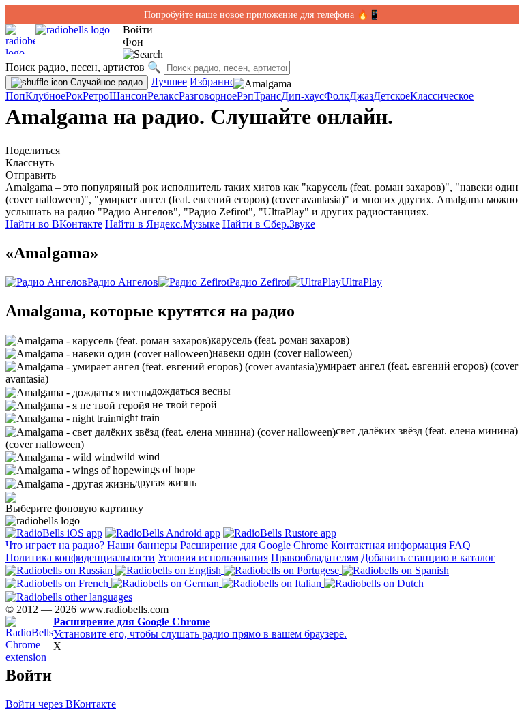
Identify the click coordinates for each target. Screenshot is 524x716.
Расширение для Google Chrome (254, 545)
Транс (267, 96)
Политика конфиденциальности (80, 557)
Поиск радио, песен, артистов (75, 67)
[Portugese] (283, 570)
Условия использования (213, 557)
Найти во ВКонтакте (53, 224)
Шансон (128, 96)
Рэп (245, 96)
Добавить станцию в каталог (428, 557)
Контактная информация (388, 545)
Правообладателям (314, 557)
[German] (166, 582)
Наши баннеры (142, 545)
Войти (138, 29)
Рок (74, 96)
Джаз (361, 96)
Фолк (336, 96)
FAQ (460, 545)
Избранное (215, 81)
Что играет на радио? (54, 545)
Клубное (45, 96)
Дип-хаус (302, 96)
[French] (58, 582)
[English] (169, 570)
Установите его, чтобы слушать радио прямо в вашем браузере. (200, 628)
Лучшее (169, 81)
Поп (15, 96)
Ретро (96, 96)
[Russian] (60, 570)
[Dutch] (374, 582)
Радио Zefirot (259, 282)
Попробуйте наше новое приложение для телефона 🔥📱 (262, 15)
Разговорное (208, 96)
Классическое (442, 96)
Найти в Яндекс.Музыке (162, 224)
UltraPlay (361, 282)
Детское (391, 96)
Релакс (163, 96)
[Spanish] (395, 570)
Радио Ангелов (122, 282)
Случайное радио (105, 82)
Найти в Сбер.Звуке (268, 224)
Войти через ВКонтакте (60, 704)
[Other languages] (68, 595)
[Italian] (273, 582)
